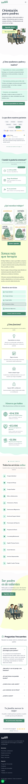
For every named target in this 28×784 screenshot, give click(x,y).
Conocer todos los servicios (14, 313)
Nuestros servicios (6, 753)
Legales (3, 770)
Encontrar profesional (7, 750)
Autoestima (20, 121)
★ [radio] (17, 729)
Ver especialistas (10, 31)
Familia (18, 127)
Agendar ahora (10, 27)
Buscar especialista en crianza (14, 103)
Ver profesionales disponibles (14, 720)
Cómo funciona (5, 755)
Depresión (8, 124)
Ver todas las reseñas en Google (13, 146)
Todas (7, 121)
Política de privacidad (6, 768)
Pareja (15, 124)
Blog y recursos (5, 757)
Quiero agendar (14, 243)
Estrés (20, 124)
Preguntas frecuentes (6, 764)
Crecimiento (11, 127)
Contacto (3, 766)
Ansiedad (13, 121)
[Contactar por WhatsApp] (2, 781)
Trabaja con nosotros (6, 772)
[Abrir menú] (25, 2)
